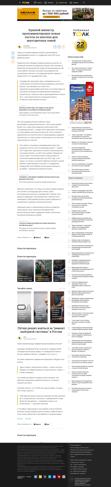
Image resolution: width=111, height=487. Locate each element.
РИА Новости (52, 354)
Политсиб (25, 47)
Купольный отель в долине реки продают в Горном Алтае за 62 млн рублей (82, 77)
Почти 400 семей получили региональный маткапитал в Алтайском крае (81, 171)
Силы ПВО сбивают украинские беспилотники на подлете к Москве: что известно (82, 349)
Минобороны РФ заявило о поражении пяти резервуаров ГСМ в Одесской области (82, 269)
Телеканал (50, 2)
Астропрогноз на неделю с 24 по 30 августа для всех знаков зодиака (82, 361)
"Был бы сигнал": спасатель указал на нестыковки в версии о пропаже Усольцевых (82, 314)
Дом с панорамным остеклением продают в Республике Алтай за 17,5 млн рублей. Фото (82, 234)
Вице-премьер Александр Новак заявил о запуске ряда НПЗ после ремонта (82, 382)
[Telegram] (54, 46)
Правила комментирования (81, 481)
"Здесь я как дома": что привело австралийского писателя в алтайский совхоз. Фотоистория (82, 136)
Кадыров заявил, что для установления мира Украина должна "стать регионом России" (24, 309)
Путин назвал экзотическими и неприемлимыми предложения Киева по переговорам (82, 342)
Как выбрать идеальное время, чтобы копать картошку (81, 356)
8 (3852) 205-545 (77, 469)
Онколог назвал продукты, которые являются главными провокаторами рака (81, 158)
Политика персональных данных (83, 478)
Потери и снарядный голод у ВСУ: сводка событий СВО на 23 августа (82, 191)
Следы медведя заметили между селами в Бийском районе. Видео (82, 328)
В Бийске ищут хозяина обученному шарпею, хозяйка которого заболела (81, 212)
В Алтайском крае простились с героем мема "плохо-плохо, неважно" (82, 390)
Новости (39, 2)
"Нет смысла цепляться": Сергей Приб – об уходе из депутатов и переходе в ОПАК (82, 69)
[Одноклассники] (63, 46)
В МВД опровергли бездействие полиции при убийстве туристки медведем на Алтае (82, 219)
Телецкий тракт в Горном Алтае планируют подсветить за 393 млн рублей (82, 62)
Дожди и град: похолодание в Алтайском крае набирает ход (81, 241)
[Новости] (37, 237)
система (28, 418)
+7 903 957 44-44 (77, 464)
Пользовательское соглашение (82, 480)
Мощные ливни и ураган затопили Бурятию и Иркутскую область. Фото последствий (83, 292)
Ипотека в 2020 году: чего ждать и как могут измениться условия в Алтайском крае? (36, 109)
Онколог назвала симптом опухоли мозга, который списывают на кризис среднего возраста (82, 374)
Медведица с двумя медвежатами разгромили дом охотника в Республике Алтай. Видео (82, 300)
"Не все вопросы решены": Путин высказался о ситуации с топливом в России (82, 205)
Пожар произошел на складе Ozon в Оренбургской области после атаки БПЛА (83, 254)
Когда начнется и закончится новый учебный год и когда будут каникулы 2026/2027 (82, 129)
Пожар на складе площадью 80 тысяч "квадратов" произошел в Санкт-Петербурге (82, 335)
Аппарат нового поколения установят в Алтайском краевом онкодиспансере (82, 197)
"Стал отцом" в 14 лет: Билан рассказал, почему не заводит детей (81, 322)
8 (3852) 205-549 (77, 471)
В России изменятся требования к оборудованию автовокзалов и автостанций (82, 247)
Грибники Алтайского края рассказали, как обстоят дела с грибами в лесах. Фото (81, 307)
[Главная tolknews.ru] (25, 3)
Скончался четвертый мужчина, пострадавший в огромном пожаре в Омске (83, 276)
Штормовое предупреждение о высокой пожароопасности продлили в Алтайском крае (81, 261)
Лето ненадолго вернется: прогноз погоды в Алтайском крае (82, 367)
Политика (75, 2)
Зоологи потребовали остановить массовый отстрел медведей (82, 165)
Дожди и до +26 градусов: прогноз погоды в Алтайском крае (82, 143)
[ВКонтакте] (59, 46)
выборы (20, 418)
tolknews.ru (78, 445)
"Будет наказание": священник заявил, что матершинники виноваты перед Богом (81, 227)
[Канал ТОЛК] (47, 237)
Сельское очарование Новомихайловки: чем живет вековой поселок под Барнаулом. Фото (82, 150)
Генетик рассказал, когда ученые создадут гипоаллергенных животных (82, 185)
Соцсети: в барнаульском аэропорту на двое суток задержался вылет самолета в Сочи (81, 284)
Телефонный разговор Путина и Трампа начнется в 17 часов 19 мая (57, 313)
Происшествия (63, 2)
